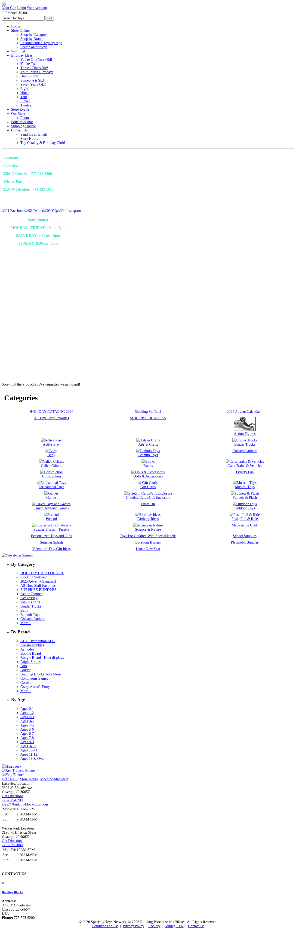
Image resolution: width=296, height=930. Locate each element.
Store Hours (29, 138)
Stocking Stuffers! (33, 577)
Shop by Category (33, 34)
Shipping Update (23, 126)
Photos (25, 118)
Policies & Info (22, 122)
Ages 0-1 (27, 709)
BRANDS (10, 779)
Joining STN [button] (174, 926)
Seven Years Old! (33, 84)
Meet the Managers (54, 779)
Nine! (24, 93)
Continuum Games (34, 678)
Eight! (24, 89)
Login (21, 8)
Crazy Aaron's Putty (35, 687)
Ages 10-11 (28, 750)
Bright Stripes (30, 662)
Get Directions (12, 796)
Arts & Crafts (30, 602)
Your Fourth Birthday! (36, 72)
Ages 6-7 (27, 733)
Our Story (18, 113)
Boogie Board (30, 653)
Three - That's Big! (34, 68)
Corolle (25, 682)
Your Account (37, 8)
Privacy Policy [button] (133, 926)
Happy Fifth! (29, 76)
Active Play (28, 598)
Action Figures (31, 594)
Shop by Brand (31, 39)
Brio (23, 666)
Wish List (18, 51)
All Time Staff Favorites (38, 585)
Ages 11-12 (28, 754)
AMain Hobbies (32, 645)
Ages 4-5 (27, 725)
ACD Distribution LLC (37, 641)
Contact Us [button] (196, 926)
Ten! (23, 97)
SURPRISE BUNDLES (38, 590)
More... (25, 623)
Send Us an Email (33, 134)
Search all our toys (33, 47)
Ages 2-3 (27, 717)
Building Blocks (12, 892)
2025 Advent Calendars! (38, 581)
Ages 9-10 (28, 746)
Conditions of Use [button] (105, 926)
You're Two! (29, 64)
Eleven (25, 101)
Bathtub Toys (30, 615)
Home (15, 26)
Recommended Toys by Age (41, 43)
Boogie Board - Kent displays (42, 658)
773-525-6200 (12, 800)
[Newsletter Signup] (17, 555)
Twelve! (26, 105)
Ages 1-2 (27, 713)
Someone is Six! (32, 80)
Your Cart (9, 8)
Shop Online (20, 30)
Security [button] (154, 926)
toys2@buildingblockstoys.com (25, 804)
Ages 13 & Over (32, 758)
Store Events (20, 109)
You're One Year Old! (36, 59)
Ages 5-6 (27, 729)
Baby (24, 610)
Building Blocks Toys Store (40, 674)
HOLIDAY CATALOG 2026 (42, 573)
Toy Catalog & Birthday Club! (42, 143)
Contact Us (19, 130)
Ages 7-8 (27, 738)
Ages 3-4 (27, 721)
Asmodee (27, 649)
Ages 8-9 (27, 742)
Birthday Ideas (21, 55)
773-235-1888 (12, 845)
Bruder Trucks (30, 606)
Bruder (25, 670)
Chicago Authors (32, 619)
